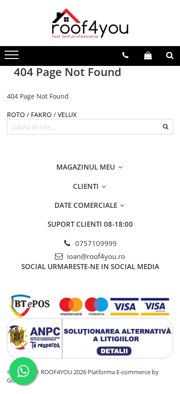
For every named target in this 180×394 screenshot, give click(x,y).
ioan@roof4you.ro (95, 256)
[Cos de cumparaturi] (148, 55)
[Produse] (13, 58)
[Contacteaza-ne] (125, 55)
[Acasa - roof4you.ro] (90, 23)
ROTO (17, 114)
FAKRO (41, 114)
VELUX (67, 114)
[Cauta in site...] (170, 55)
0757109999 (95, 243)
